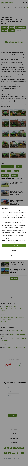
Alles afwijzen (14, 255)
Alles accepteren (14, 245)
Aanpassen (14, 250)
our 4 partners (8, 210)
